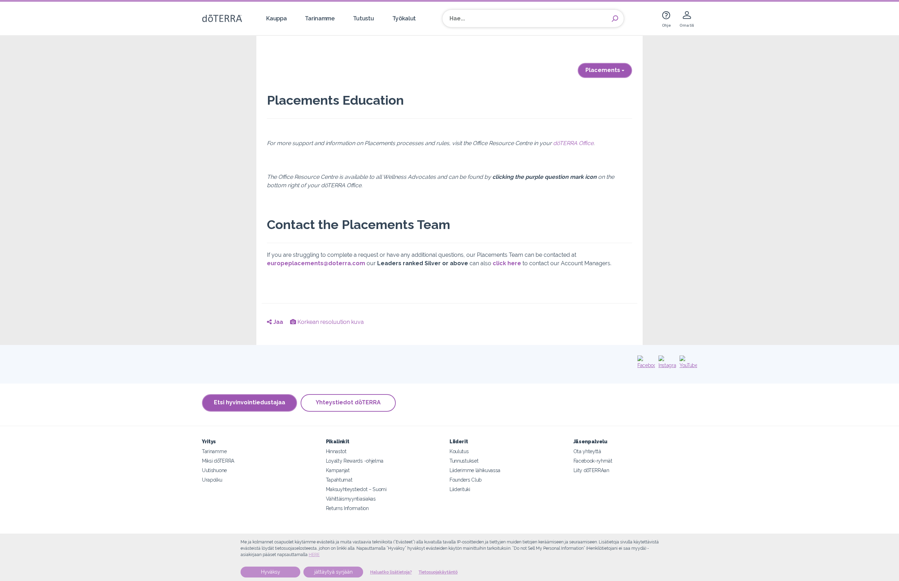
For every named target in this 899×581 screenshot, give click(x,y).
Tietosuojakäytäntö (438, 572)
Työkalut (404, 18)
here (314, 554)
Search (615, 19)
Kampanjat (338, 470)
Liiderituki (460, 489)
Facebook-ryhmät (592, 461)
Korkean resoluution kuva (330, 322)
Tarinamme (319, 18)
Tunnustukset (464, 461)
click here (507, 263)
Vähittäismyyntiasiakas (351, 499)
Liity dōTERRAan (591, 470)
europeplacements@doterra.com (316, 263)
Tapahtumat (339, 480)
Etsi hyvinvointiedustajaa (249, 402)
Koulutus (459, 451)
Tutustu (363, 18)
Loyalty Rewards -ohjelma (355, 461)
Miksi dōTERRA (218, 461)
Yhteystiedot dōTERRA (348, 402)
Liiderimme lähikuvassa (475, 470)
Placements (603, 70)
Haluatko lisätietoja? (391, 572)
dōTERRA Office (573, 143)
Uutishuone (214, 470)
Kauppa (276, 18)
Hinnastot (336, 451)
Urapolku (212, 480)
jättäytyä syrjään (333, 572)
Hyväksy (270, 572)
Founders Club (466, 480)
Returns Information (347, 508)
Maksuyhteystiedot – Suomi (356, 489)
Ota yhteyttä (587, 451)
